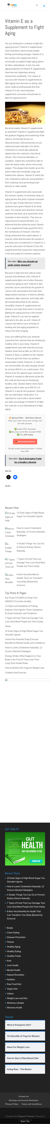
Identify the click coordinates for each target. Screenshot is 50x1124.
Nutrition (11, 979)
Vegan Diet (12, 989)
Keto (9, 961)
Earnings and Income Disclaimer (23, 1100)
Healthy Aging (13, 947)
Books (10, 928)
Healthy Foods (14, 956)
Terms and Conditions (32, 1104)
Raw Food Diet (14, 984)
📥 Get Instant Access (25, 441)
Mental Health (13, 970)
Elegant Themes (26, 1116)
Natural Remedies (15, 975)
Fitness (10, 942)
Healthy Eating (14, 951)
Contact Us (24, 1096)
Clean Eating (13, 932)
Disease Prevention (16, 937)
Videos (10, 993)
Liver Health (12, 965)
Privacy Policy (11, 1104)
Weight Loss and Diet (17, 998)
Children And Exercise (15, 673)
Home (8, 626)
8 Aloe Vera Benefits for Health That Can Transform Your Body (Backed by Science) (25, 915)
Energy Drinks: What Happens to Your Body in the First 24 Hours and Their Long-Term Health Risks (23, 659)
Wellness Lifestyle (15, 1003)
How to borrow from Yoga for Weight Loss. (25, 668)
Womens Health (14, 1007)
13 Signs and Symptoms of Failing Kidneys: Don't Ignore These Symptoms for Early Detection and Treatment (23, 609)
